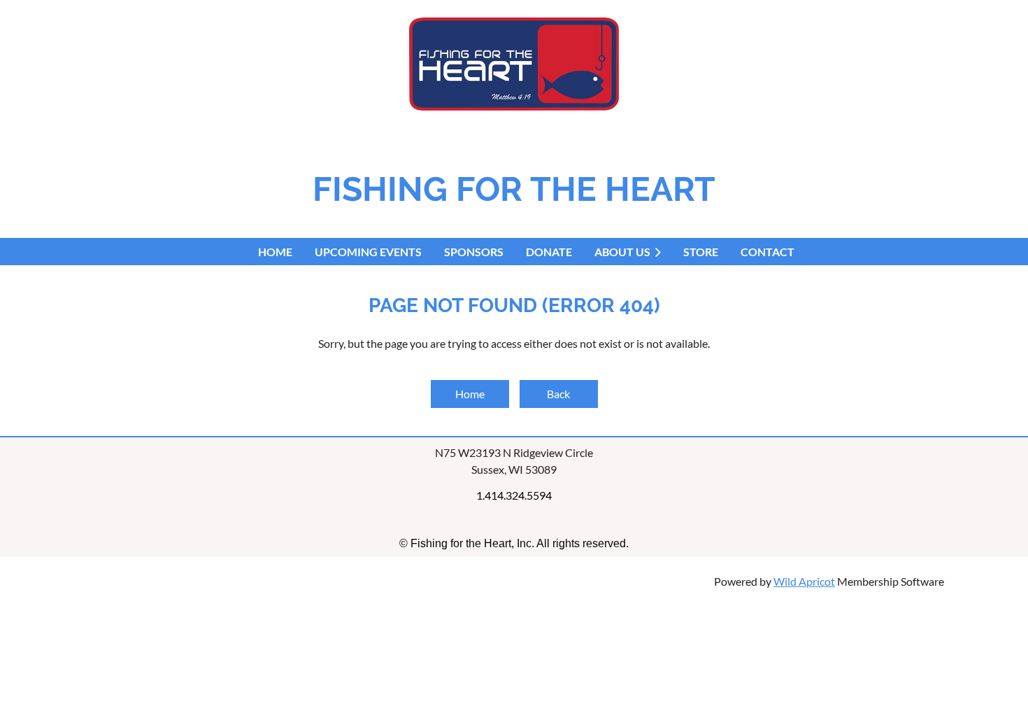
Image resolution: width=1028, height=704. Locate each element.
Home (470, 393)
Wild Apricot (804, 581)
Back (558, 393)
